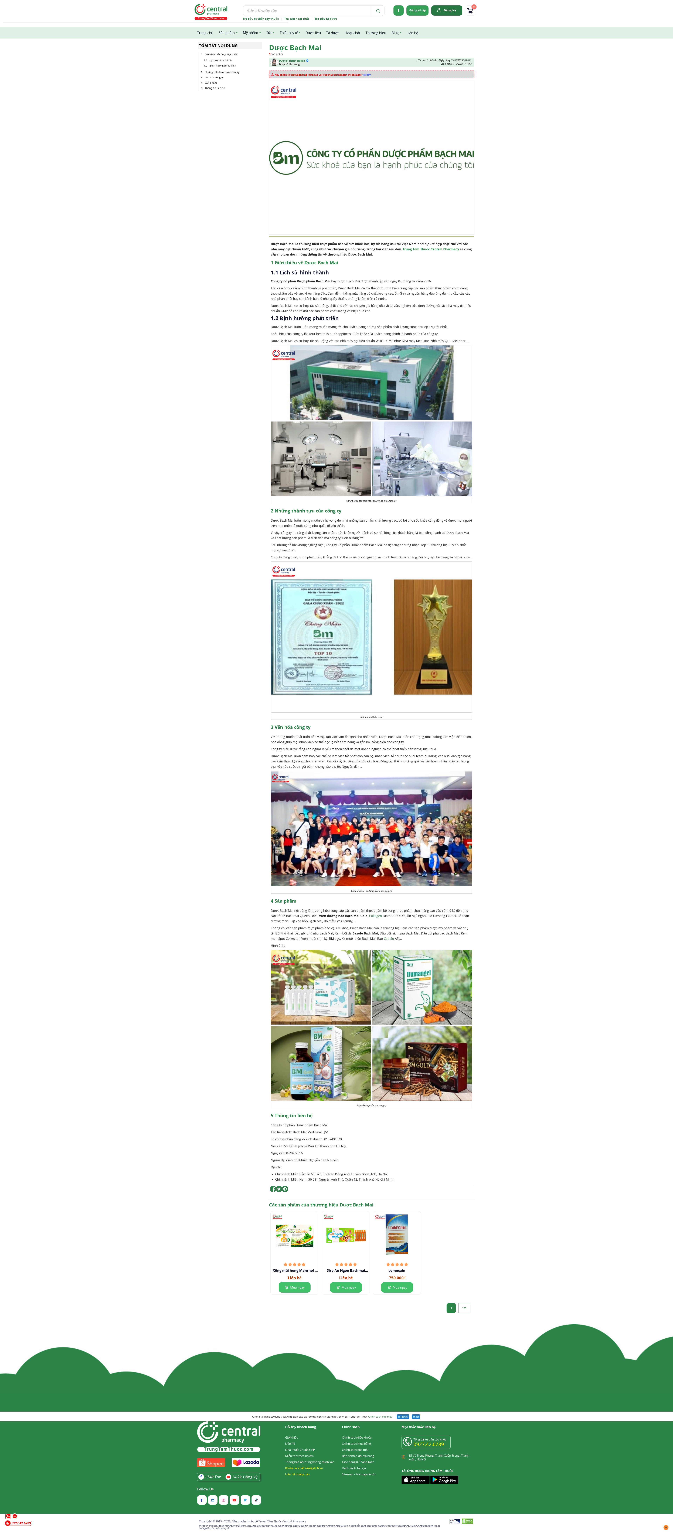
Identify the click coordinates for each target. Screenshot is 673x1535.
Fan (213, 1476)
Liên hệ (412, 32)
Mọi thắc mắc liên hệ (419, 1427)
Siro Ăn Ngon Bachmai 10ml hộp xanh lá (346, 1270)
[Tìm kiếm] (377, 10)
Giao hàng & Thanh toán (358, 1462)
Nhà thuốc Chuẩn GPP (300, 1450)
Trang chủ (205, 32)
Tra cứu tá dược (326, 19)
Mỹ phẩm (250, 32)
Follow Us (205, 1489)
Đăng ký (450, 10)
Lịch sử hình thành (221, 60)
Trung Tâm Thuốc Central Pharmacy (431, 249)
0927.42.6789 (428, 1444)
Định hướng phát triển (223, 65)
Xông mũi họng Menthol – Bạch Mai (295, 1270)
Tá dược (332, 32)
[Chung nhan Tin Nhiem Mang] (454, 1522)
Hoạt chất (352, 32)
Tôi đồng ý (403, 1416)
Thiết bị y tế (289, 32)
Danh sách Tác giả (354, 1468)
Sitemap (347, 1474)
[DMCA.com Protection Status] (467, 1522)
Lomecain (397, 1270)
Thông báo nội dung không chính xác (309, 1462)
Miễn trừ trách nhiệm (299, 1456)
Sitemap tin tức (365, 1474)
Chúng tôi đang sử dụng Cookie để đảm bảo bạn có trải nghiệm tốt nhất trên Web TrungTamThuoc (322, 1416)
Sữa (269, 32)
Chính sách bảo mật (380, 1416)
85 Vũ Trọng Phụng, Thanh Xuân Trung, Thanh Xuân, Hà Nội (439, 1457)
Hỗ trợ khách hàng (300, 1427)
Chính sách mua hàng (356, 1444)
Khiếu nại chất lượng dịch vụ (304, 1468)
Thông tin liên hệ (215, 88)
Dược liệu (313, 32)
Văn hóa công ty (214, 77)
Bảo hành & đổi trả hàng (358, 1456)
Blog (395, 32)
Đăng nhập (417, 10)
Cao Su (389, 938)
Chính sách (351, 1427)
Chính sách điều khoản (357, 1437)
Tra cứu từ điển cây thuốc (261, 19)
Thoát (416, 1416)
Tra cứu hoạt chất (296, 19)
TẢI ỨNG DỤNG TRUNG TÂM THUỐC (428, 1471)
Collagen (375, 916)
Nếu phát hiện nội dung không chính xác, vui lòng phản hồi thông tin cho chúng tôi (323, 74)
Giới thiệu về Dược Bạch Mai (221, 54)
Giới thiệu (291, 1437)
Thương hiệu (376, 32)
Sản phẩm (227, 32)
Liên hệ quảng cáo (297, 1474)
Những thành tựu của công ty (222, 72)
